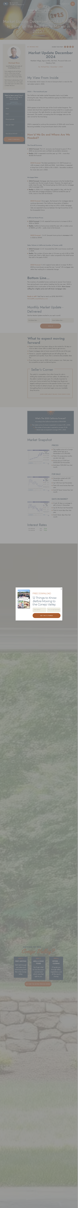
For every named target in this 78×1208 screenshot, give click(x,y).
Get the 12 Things (46, 615)
